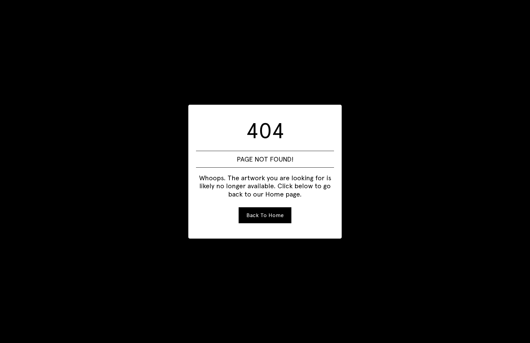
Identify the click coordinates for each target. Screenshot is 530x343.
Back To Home (265, 215)
